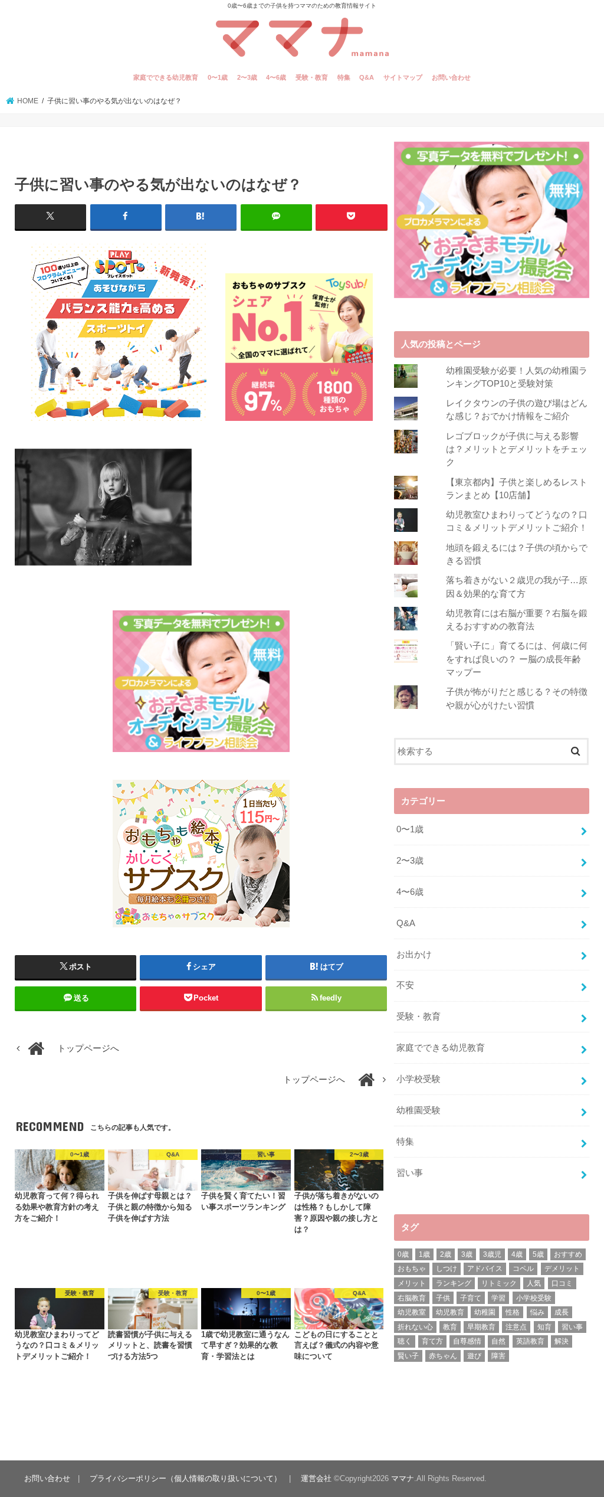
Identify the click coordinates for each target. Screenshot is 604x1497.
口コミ (562, 1283)
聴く (405, 1341)
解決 (561, 1341)
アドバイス (485, 1268)
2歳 (445, 1254)
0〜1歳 (218, 77)
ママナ (402, 1478)
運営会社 (316, 1478)
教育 (450, 1327)
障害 (498, 1356)
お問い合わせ (451, 77)
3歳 (466, 1254)
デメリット (562, 1268)
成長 (561, 1312)
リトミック (499, 1283)
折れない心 (415, 1327)
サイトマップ (402, 77)
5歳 (538, 1254)
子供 (443, 1298)
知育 (544, 1327)
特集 (343, 77)
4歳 (517, 1254)
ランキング (453, 1283)
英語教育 (530, 1341)
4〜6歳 (276, 77)
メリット (412, 1283)
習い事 (409, 1173)
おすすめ (568, 1254)
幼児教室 (412, 1312)
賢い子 (408, 1356)
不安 (405, 985)
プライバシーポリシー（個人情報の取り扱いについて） (185, 1478)
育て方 (432, 1341)
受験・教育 (312, 77)
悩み (537, 1312)
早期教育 (481, 1327)
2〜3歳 (247, 77)
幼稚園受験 (418, 1110)
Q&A (366, 77)
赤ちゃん (443, 1356)
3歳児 (492, 1254)
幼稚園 (484, 1312)
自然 (498, 1341)
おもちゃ (412, 1268)
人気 (534, 1283)
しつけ (446, 1268)
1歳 (424, 1254)
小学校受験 (418, 1079)
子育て (470, 1298)
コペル (523, 1268)
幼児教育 (450, 1312)
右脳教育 (412, 1298)
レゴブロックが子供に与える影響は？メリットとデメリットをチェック (516, 449)
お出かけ (414, 954)
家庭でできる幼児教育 (165, 77)
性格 (512, 1312)
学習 (498, 1298)
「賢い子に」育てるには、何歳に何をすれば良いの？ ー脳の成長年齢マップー (516, 658)
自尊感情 (467, 1341)
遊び (474, 1356)
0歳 (403, 1254)
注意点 (516, 1327)
